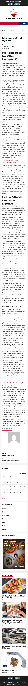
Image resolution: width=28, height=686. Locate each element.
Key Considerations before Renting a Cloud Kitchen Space (14, 647)
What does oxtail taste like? (9, 670)
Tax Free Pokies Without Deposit (11, 264)
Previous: (8, 454)
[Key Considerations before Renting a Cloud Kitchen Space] (14, 636)
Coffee (3, 512)
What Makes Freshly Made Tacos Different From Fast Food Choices (13, 597)
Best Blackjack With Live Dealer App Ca (13, 383)
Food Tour (4, 529)
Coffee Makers (5, 515)
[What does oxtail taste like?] (14, 660)
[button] (2, 23)
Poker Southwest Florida (9, 162)
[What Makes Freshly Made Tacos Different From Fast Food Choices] (14, 586)
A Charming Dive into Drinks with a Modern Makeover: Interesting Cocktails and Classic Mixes (13, 622)
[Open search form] (16, 23)
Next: (11, 459)
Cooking (4, 519)
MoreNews (10, 684)
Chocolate (4, 508)
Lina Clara (5, 600)
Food (3, 526)
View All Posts (14, 447)
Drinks (3, 522)
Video (24, 23)
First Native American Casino (10, 160)
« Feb (3, 498)
